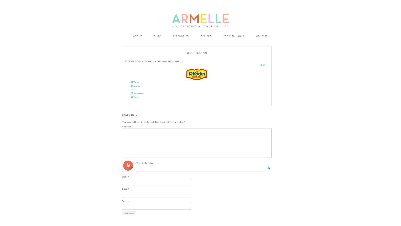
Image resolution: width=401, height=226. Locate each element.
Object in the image (144, 162)
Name (125, 176)
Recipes (206, 36)
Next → (264, 65)
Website (125, 200)
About (137, 36)
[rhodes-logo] (196, 75)
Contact (262, 36)
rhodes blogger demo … (171, 61)
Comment (126, 126)
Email (125, 188)
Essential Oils (234, 36)
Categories (181, 36)
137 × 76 (155, 61)
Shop (157, 36)
